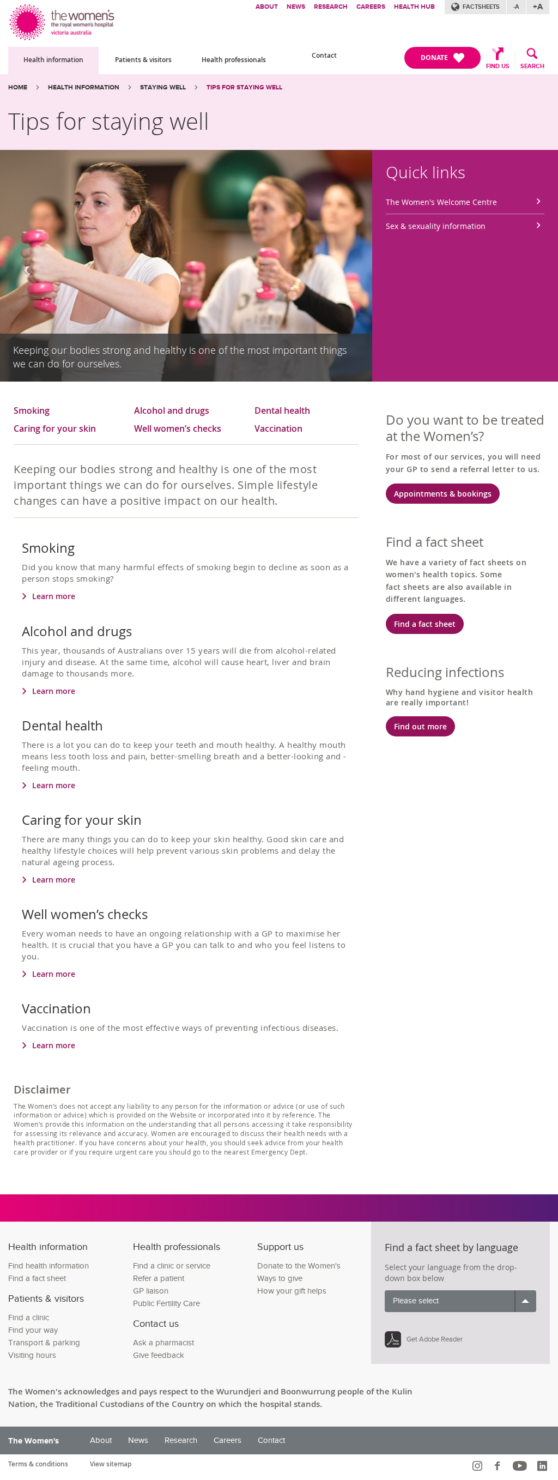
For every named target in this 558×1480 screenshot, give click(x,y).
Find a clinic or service (171, 1266)
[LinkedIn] (543, 1466)
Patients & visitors (143, 59)
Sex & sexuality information (436, 226)
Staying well (163, 87)
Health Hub (414, 7)
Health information (53, 59)
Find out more (420, 726)
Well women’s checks (177, 429)
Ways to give (279, 1278)
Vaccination (278, 429)
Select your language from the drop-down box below (451, 1272)
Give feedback (158, 1355)
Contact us (156, 1324)
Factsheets (481, 6)
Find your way (33, 1330)
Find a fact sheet (425, 624)
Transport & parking (44, 1343)
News (296, 7)
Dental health (282, 411)
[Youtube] (521, 1466)
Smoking (32, 411)
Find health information (48, 1266)
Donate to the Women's (299, 1266)
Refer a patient (158, 1278)
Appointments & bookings (443, 493)
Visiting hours (32, 1355)
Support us (280, 1247)
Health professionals (234, 59)
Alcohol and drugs (171, 411)
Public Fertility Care (166, 1304)
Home (17, 87)
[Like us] (499, 1466)
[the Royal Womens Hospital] (62, 20)
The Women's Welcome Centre (441, 202)
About (267, 7)
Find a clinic (28, 1318)
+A (538, 7)
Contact (324, 55)
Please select (416, 1301)
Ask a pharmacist (163, 1343)
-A (516, 6)
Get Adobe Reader (435, 1339)
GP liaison (150, 1291)
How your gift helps (291, 1291)
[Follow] (478, 1466)
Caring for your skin (55, 429)
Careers (370, 7)
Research (331, 7)
